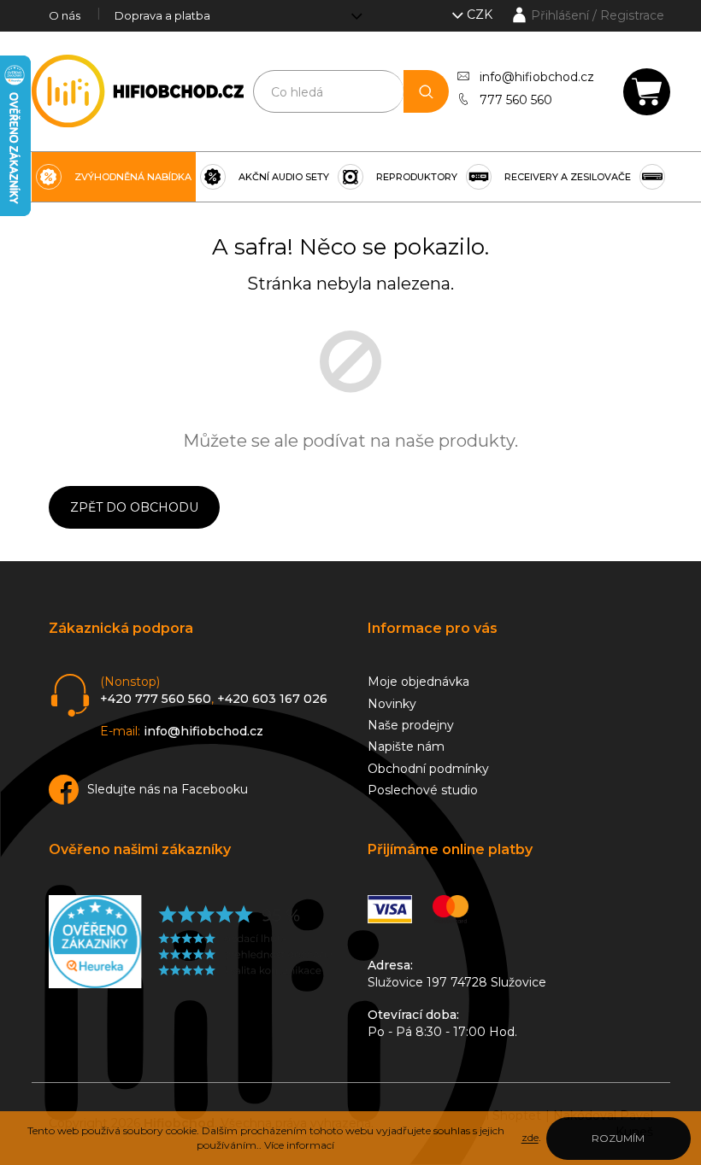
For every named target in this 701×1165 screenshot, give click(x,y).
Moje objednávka (418, 681)
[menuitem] (114, 177)
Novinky (392, 703)
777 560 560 (516, 100)
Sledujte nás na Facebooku (167, 789)
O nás (64, 15)
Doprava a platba (162, 15)
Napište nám (406, 746)
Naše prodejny (411, 725)
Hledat (426, 91)
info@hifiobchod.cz (537, 77)
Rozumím (618, 1138)
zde (530, 1137)
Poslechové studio (423, 790)
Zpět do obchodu (134, 507)
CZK (481, 14)
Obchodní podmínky (428, 768)
